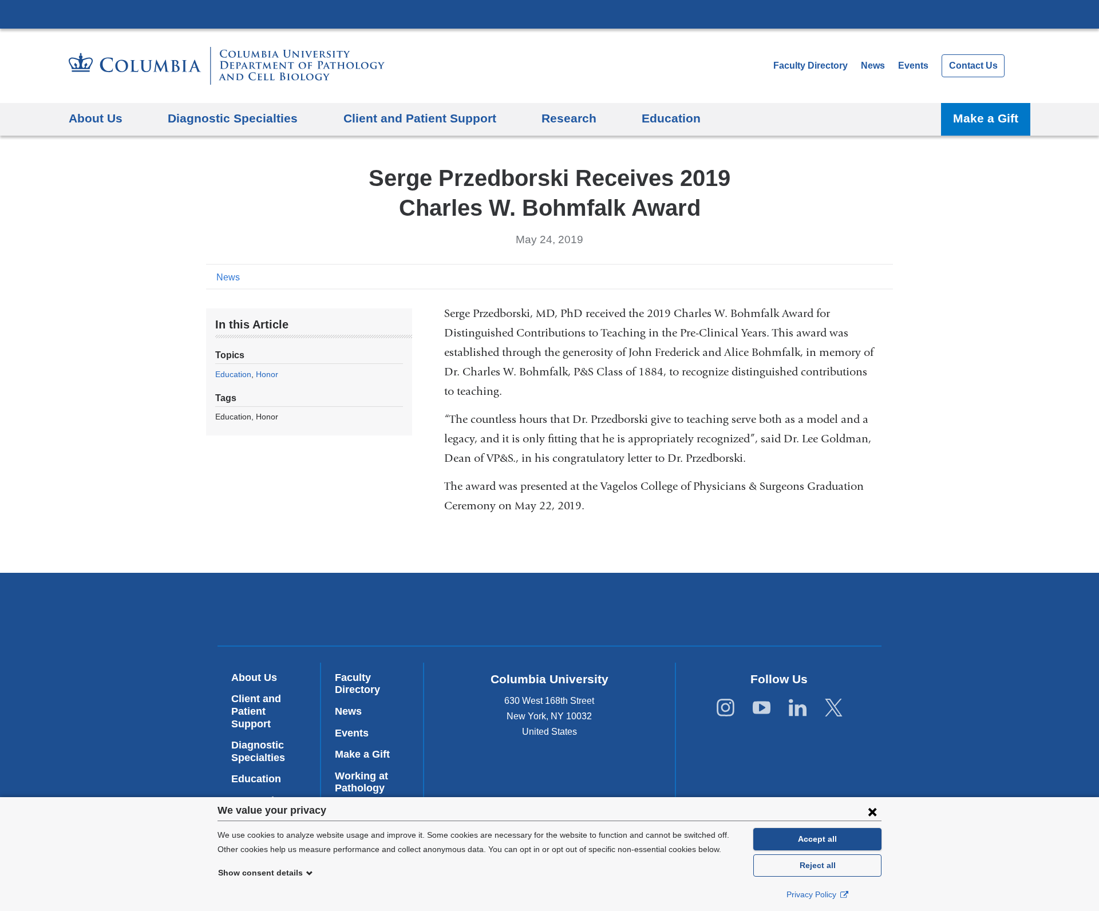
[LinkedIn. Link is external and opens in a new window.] (797, 708)
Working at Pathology (361, 782)
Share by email (885, 276)
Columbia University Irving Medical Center (549, 13)
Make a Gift (985, 118)
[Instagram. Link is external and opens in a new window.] (725, 708)
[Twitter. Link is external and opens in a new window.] (833, 708)
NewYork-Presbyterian (550, 611)
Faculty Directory (810, 65)
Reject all (818, 865)
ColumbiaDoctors (715, 609)
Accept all (817, 838)
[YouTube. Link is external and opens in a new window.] (761, 708)
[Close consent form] (872, 811)
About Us (254, 677)
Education (233, 374)
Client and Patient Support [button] (419, 118)
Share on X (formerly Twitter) (848, 276)
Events (913, 65)
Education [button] (671, 118)
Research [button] (568, 118)
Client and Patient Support (256, 711)
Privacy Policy (812, 894)
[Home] (227, 66)
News (873, 65)
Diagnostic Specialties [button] (233, 118)
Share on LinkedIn (867, 276)
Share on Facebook (830, 276)
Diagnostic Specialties (258, 751)
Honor (267, 374)
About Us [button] (95, 118)
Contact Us (973, 65)
